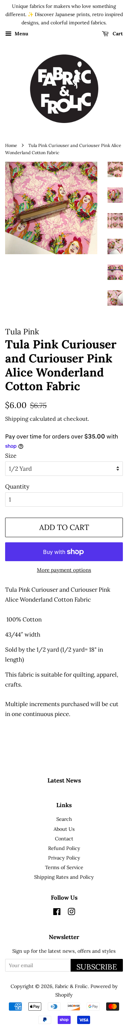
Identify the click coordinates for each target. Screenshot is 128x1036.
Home (11, 145)
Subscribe (96, 967)
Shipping (16, 418)
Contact (64, 838)
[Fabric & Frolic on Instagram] (71, 913)
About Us (64, 829)
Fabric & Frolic (71, 986)
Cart (117, 34)
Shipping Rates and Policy (64, 877)
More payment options (64, 570)
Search (64, 819)
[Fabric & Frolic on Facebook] (57, 913)
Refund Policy (64, 848)
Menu (20, 34)
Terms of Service (64, 867)
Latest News (64, 780)
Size (10, 455)
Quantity (17, 486)
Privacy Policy (64, 857)
